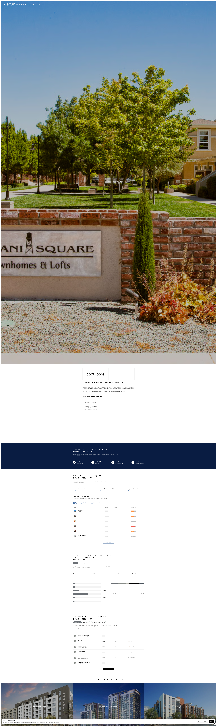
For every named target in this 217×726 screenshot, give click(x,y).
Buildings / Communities (187, 4)
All (75, 502)
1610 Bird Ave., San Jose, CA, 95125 (82, 663)
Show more (108, 542)
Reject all (199, 721)
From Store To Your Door (82, 521)
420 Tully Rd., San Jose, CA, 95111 (82, 647)
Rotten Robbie (80, 510)
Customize (205, 721)
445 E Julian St (80, 511)
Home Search (176, 4)
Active (90, 502)
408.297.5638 (205, 4)
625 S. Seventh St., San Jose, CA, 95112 (83, 658)
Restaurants (79, 502)
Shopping (85, 502)
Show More (108, 668)
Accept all (211, 721)
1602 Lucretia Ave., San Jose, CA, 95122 (83, 636)
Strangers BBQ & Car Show (82, 526)
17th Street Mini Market (82, 535)
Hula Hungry (80, 531)
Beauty (94, 502)
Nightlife (99, 502)
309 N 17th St (80, 536)
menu (210, 4)
